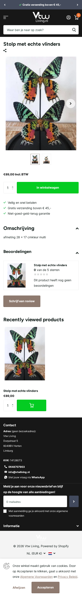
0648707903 (16, 466)
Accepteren (45, 587)
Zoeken (74, 29)
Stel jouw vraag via (26, 477)
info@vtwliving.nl (19, 472)
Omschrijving (18, 228)
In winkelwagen (48, 187)
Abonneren (74, 501)
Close (41, 525)
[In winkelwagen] (31, 405)
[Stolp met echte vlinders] (24, 353)
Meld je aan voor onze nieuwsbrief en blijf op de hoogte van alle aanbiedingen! (33, 489)
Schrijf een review (22, 301)
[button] (4, 4)
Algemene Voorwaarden (36, 576)
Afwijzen (19, 587)
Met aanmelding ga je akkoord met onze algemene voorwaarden (38, 513)
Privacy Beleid (67, 576)
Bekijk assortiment (5, 17)
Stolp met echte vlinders (20, 391)
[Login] (68, 17)
